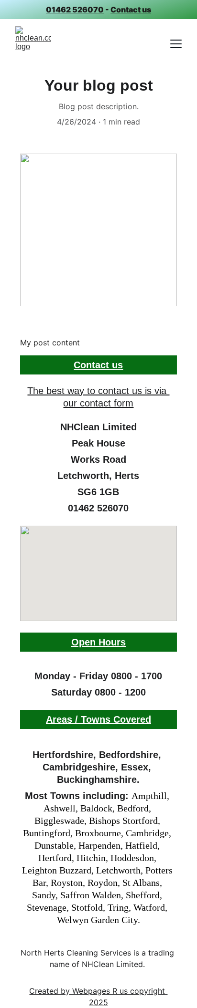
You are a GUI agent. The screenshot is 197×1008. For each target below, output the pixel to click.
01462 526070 (75, 9)
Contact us (130, 9)
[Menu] (176, 44)
